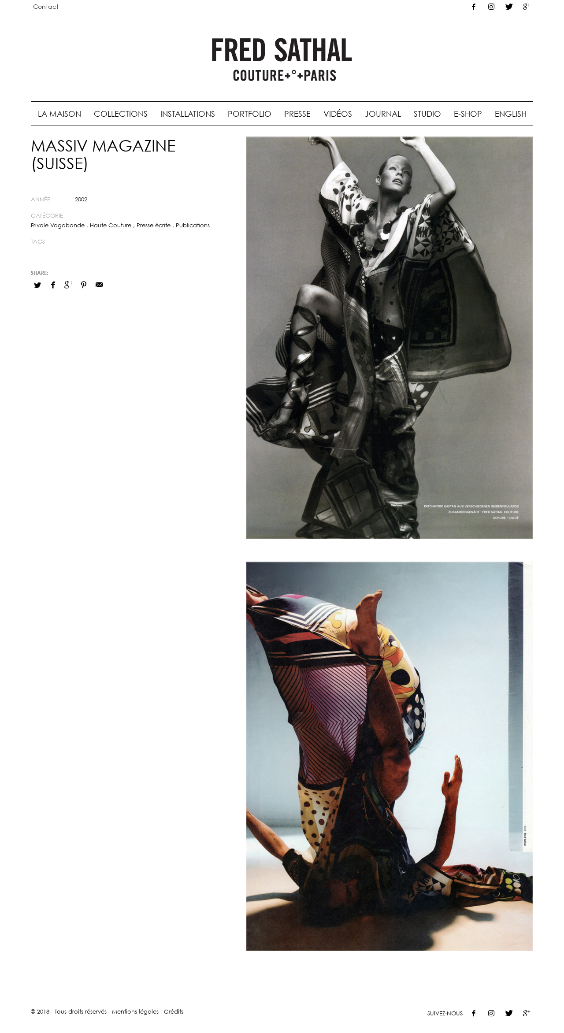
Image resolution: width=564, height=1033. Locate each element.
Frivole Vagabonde (58, 225)
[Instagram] (491, 6)
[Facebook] (473, 6)
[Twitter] (509, 6)
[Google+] (526, 6)
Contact (46, 6)
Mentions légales (135, 1011)
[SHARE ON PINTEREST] (83, 284)
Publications (193, 225)
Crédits (173, 1011)
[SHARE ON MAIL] (99, 284)
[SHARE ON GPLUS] (68, 284)
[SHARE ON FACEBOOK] (52, 284)
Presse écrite (154, 225)
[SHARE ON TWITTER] (37, 285)
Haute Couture (110, 225)
